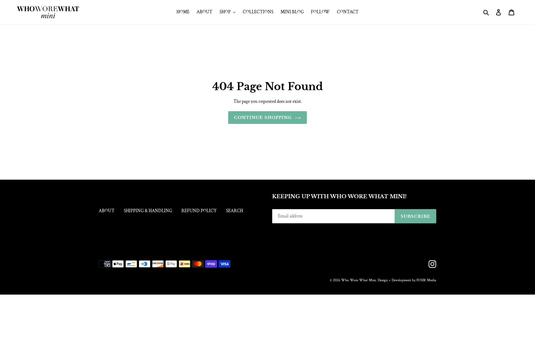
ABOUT (107, 211)
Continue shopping (263, 117)
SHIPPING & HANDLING (148, 211)
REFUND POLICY (199, 211)
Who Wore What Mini (358, 280)
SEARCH (234, 211)
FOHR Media (426, 280)
